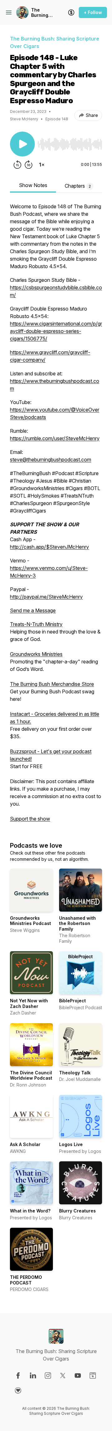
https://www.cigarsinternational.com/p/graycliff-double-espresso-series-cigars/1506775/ (56, 331)
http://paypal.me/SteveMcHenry (46, 597)
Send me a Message (33, 610)
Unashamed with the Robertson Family (77, 923)
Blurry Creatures (77, 1210)
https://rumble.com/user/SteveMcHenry (55, 438)
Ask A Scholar (25, 1144)
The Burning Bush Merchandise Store (52, 684)
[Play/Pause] (22, 144)
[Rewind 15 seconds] (17, 164)
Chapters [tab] (78, 186)
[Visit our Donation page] (18, 1390)
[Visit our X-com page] (63, 1375)
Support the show (30, 819)
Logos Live (71, 1144)
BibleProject (72, 1000)
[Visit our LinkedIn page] (33, 1375)
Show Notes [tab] (33, 185)
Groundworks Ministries (36, 654)
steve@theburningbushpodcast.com (50, 459)
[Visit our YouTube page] (78, 1375)
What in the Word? (30, 1210)
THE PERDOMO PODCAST (26, 1279)
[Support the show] (71, 12)
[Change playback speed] (41, 164)
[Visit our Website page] (93, 1375)
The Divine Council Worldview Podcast (31, 1075)
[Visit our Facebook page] (18, 1375)
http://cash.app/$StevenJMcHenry (49, 547)
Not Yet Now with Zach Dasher (29, 1003)
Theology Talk (75, 1072)
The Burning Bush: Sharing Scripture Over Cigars (41, 12)
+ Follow (93, 12)
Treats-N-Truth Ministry (36, 624)
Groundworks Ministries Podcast (30, 920)
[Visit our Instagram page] (48, 1375)
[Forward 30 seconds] (28, 164)
